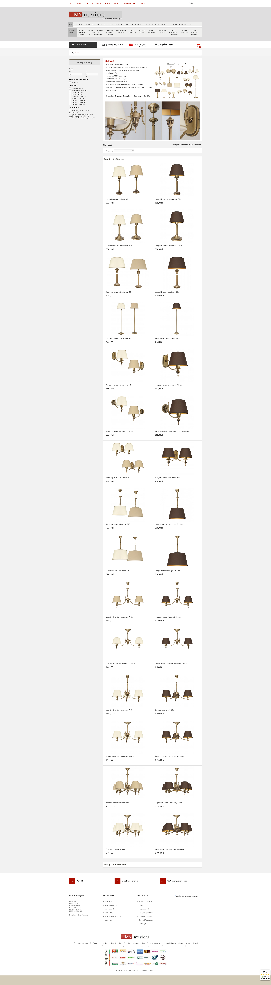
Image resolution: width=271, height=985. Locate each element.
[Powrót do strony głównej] (72, 53)
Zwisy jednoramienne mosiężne (158, 943)
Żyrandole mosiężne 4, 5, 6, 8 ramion (86, 943)
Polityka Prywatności (146, 912)
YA (92, 24)
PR (143, 24)
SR (138, 24)
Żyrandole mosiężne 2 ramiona (135, 943)
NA (162, 24)
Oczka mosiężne (159, 946)
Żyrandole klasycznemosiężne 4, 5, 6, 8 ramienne (95, 32)
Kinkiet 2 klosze (78, 94)
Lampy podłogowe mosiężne (116, 946)
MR (152, 24)
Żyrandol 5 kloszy (78, 104)
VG (76, 24)
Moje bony (108, 920)
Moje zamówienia (111, 905)
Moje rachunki (110, 909)
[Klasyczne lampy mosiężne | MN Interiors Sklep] (101, 14)
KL (107, 24)
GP (101, 24)
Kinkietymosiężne (151, 31)
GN (98, 24)
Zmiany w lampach (145, 901)
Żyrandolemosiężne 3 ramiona (81, 32)
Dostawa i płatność (145, 916)
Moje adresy (109, 912)
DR (176, 24)
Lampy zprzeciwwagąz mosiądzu (173, 32)
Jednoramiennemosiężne (121, 31)
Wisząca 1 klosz (78, 98)
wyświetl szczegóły (122, 204)
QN (116, 24)
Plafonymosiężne (132, 31)
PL (185, 24)
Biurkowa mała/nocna (80, 90)
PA (146, 24)
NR (158, 24)
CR (127, 24)
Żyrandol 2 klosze (78, 100)
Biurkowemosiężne (142, 31)
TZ (191, 24)
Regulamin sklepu (145, 909)
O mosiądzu (143, 924)
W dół (75, 82)
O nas (141, 905)
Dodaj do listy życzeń (112, 205)
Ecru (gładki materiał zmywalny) (83, 118)
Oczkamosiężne (184, 31)
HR (121, 24)
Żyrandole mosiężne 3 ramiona (111, 943)
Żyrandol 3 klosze (78, 102)
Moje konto (109, 901)
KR (104, 24)
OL (182, 24)
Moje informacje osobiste (113, 916)
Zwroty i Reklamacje (146, 920)
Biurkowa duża (77, 88)
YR (89, 24)
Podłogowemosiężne (162, 31)
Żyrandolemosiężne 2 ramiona (109, 32)
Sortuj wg (109, 151)
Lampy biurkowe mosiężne (95, 946)
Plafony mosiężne (176, 943)
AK (132, 24)
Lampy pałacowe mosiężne (175, 946)
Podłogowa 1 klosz (79, 96)
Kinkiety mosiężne (191, 943)
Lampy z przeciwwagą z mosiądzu (140, 946)
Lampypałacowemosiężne (194, 32)
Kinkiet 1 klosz (77, 92)
